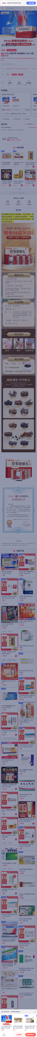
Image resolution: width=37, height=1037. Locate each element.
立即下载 (31, 3)
